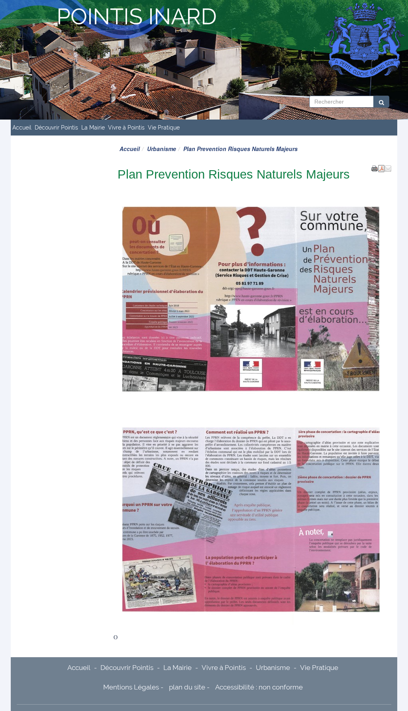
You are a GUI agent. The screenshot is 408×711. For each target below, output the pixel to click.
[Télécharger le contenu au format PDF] (381, 168)
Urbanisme (161, 149)
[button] (388, 168)
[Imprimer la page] (374, 168)
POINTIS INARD (137, 16)
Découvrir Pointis (56, 127)
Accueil (21, 127)
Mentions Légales (131, 687)
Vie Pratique (164, 127)
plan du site (187, 687)
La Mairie (93, 127)
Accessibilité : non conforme (259, 687)
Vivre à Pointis (126, 127)
